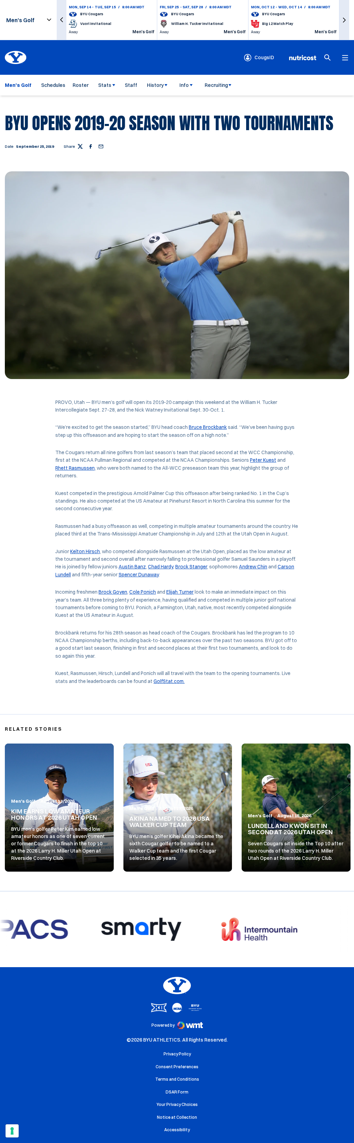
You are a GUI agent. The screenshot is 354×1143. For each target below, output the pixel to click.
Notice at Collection (177, 1117)
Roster (80, 85)
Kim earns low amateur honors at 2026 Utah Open (54, 814)
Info (184, 85)
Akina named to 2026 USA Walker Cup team (169, 821)
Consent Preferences (177, 1066)
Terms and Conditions (177, 1079)
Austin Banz (132, 567)
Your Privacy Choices (177, 1104)
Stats (104, 85)
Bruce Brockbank (208, 427)
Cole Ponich (142, 592)
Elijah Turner (180, 592)
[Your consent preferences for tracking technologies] (12, 1130)
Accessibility (177, 1129)
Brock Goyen (113, 592)
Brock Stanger (191, 567)
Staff (131, 85)
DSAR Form (177, 1092)
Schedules (53, 85)
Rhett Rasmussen (75, 468)
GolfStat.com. (169, 681)
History (155, 85)
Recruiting (216, 85)
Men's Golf (23, 801)
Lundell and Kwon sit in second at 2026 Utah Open (290, 829)
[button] (61, 20)
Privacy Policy (177, 1053)
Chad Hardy (160, 567)
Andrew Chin (253, 567)
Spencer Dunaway (139, 575)
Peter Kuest (263, 460)
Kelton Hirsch (85, 551)
